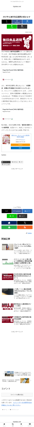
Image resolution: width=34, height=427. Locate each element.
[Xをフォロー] (25, 223)
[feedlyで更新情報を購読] (9, 227)
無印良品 (15, 162)
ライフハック (6, 162)
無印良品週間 (6, 164)
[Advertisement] (17, 187)
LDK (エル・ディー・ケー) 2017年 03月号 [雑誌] (20, 136)
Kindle (20, 147)
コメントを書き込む (17, 394)
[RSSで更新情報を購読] (25, 227)
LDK (21, 162)
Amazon (20, 144)
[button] (22, 27)
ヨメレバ (23, 139)
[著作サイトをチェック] (9, 223)
